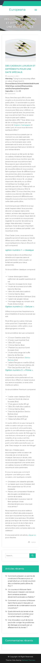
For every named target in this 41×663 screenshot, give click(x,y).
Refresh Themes (28, 660)
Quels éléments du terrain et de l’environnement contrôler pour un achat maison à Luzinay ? (20, 613)
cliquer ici (32, 535)
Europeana (17, 9)
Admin (33, 542)
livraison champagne (22, 125)
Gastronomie (11, 93)
